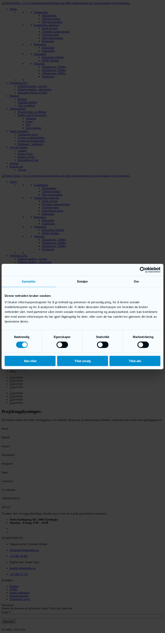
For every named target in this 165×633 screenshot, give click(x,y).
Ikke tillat (30, 360)
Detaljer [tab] (82, 281)
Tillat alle (135, 360)
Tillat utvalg (82, 360)
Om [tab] (136, 281)
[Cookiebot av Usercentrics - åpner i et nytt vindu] (142, 270)
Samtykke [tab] (29, 281)
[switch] (62, 345)
